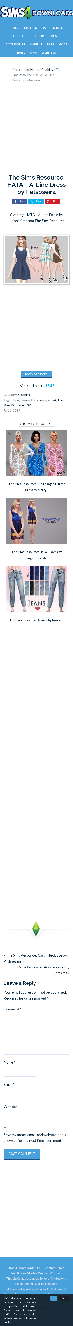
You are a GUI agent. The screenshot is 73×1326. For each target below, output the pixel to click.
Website (10, 1106)
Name (9, 1062)
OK (54, 1298)
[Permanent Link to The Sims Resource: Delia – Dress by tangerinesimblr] (36, 542)
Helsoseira (38, 400)
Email (9, 1084)
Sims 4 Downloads (36, 12)
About (64, 1298)
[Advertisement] (36, 129)
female (25, 400)
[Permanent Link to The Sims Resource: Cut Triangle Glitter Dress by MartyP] (36, 474)
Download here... (36, 374)
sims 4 (51, 400)
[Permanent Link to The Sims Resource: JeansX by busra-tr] (36, 610)
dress (15, 400)
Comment (12, 1009)
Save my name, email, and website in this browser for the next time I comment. (35, 1137)
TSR (49, 386)
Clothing (24, 394)
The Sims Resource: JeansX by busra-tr (36, 620)
